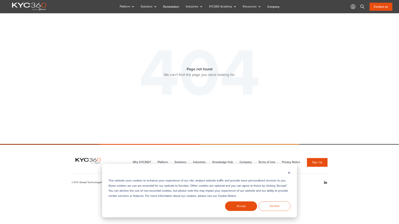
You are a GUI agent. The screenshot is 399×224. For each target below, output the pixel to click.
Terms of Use (266, 162)
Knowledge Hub (222, 162)
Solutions (180, 162)
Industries (199, 162)
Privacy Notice (291, 162)
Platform (163, 162)
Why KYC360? (142, 162)
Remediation (171, 7)
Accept (241, 206)
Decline (275, 206)
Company (273, 7)
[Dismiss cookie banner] (289, 172)
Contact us (381, 7)
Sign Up (317, 162)
